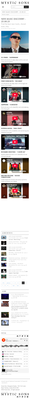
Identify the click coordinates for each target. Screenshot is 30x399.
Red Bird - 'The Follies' (15, 252)
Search (26, 7)
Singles (7, 14)
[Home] (15, 2)
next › (14, 285)
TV (21, 381)
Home (2, 381)
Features (17, 381)
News (7, 381)
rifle (7, 392)
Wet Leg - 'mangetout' (20, 320)
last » (18, 285)
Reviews (3, 14)
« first (3, 283)
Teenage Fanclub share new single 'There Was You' (20, 303)
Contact (4, 383)
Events (24, 381)
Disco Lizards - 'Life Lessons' (17, 275)
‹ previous (8, 283)
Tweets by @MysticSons (6, 374)
